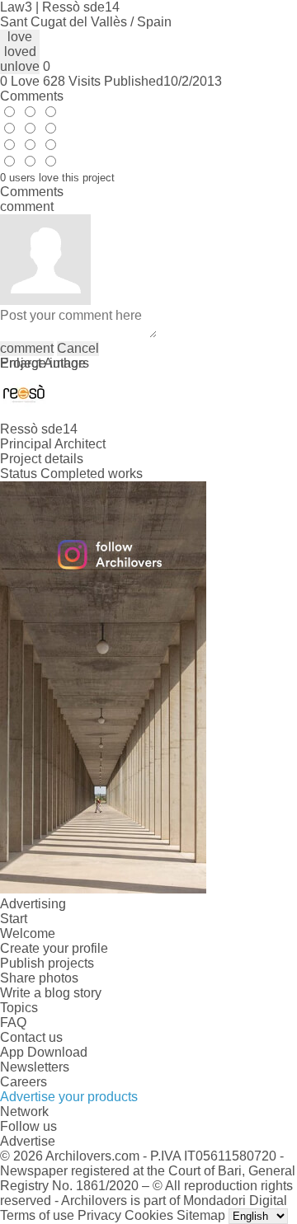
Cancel (78, 348)
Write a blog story (50, 993)
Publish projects (47, 963)
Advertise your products (69, 1097)
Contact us (31, 1037)
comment (27, 348)
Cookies (149, 1215)
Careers (23, 1082)
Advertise (27, 1141)
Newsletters (34, 1067)
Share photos (39, 978)
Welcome (27, 933)
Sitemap (201, 1215)
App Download (43, 1052)
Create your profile (54, 948)
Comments (32, 96)
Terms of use (37, 1215)
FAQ (13, 1022)
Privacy (99, 1215)
